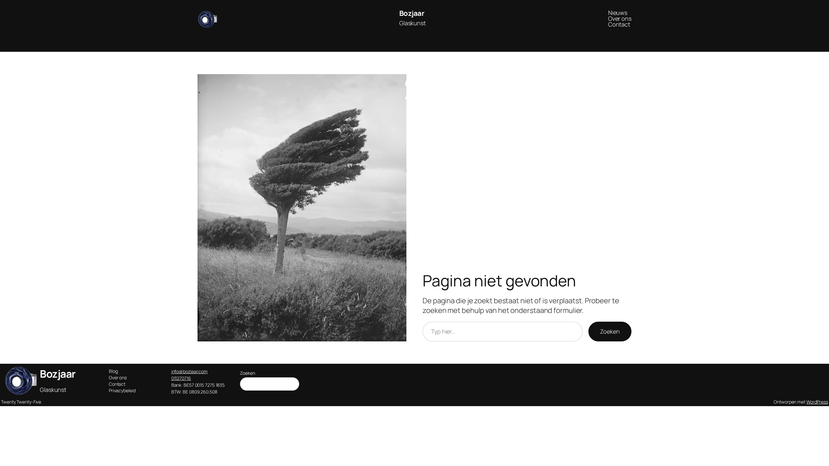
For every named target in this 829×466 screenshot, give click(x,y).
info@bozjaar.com (189, 371)
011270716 (181, 378)
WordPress (817, 402)
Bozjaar (412, 13)
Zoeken (610, 331)
